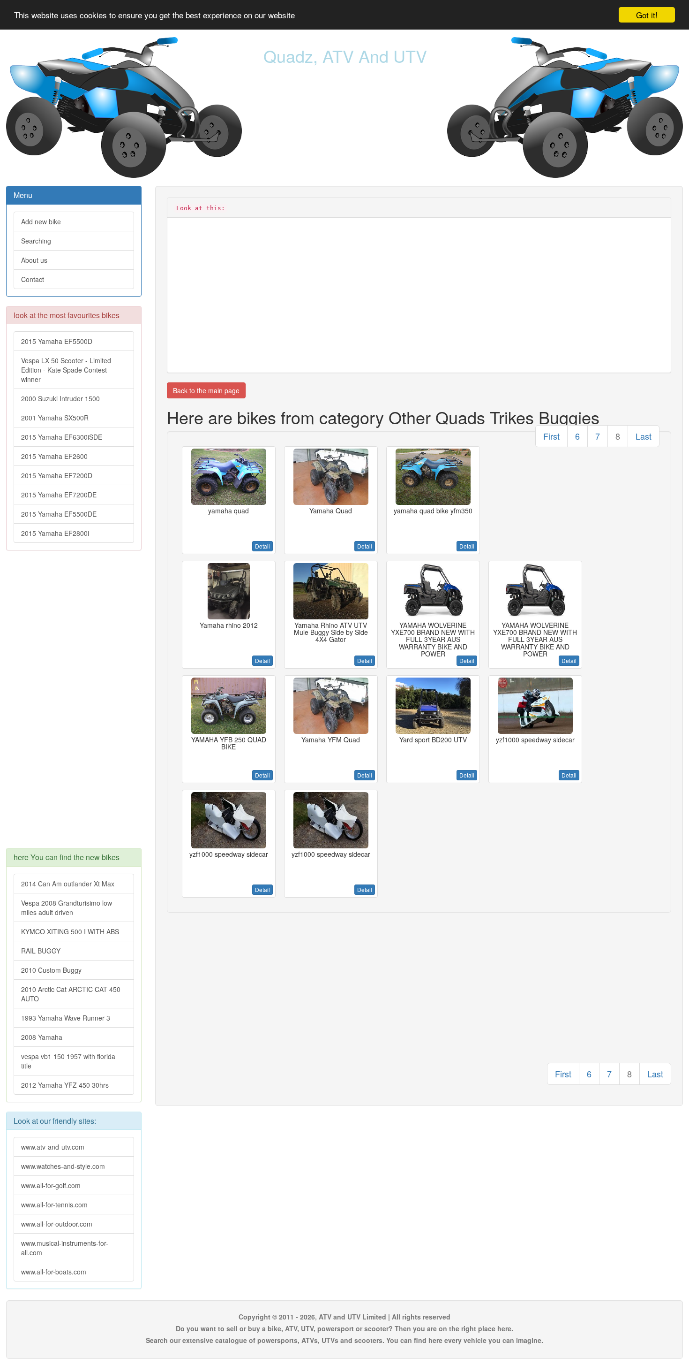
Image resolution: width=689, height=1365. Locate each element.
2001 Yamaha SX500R (55, 417)
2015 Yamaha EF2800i (55, 533)
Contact (32, 279)
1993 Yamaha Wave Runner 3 (65, 1017)
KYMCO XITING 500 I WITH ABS (70, 931)
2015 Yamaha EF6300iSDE (61, 437)
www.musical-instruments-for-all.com (64, 1247)
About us (34, 260)
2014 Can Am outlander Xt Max (67, 883)
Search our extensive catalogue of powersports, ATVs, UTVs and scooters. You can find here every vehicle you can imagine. (344, 1340)
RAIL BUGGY (40, 950)
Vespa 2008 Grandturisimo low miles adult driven (66, 907)
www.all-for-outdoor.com (56, 1223)
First (551, 436)
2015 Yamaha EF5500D (56, 341)
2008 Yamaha (41, 1037)
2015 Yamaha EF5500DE (59, 514)
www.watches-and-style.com (63, 1166)
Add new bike (41, 221)
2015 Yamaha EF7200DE (59, 494)
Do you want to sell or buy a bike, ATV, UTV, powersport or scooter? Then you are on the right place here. (344, 1328)
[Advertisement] (74, 704)
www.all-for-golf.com (51, 1185)
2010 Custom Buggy (51, 970)
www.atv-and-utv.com (52, 1146)
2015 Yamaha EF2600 (54, 456)
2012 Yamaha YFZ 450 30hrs (65, 1085)
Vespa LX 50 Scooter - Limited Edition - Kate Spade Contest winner (66, 370)
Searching (36, 240)
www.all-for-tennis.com (54, 1204)
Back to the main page (206, 390)
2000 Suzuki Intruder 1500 (60, 398)
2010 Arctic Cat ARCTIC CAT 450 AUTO (70, 993)
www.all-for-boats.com (53, 1271)
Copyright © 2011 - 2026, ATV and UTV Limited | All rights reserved (344, 1316)
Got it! (647, 15)
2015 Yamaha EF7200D (56, 475)
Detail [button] (262, 546)
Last (644, 436)
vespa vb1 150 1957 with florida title (68, 1061)
